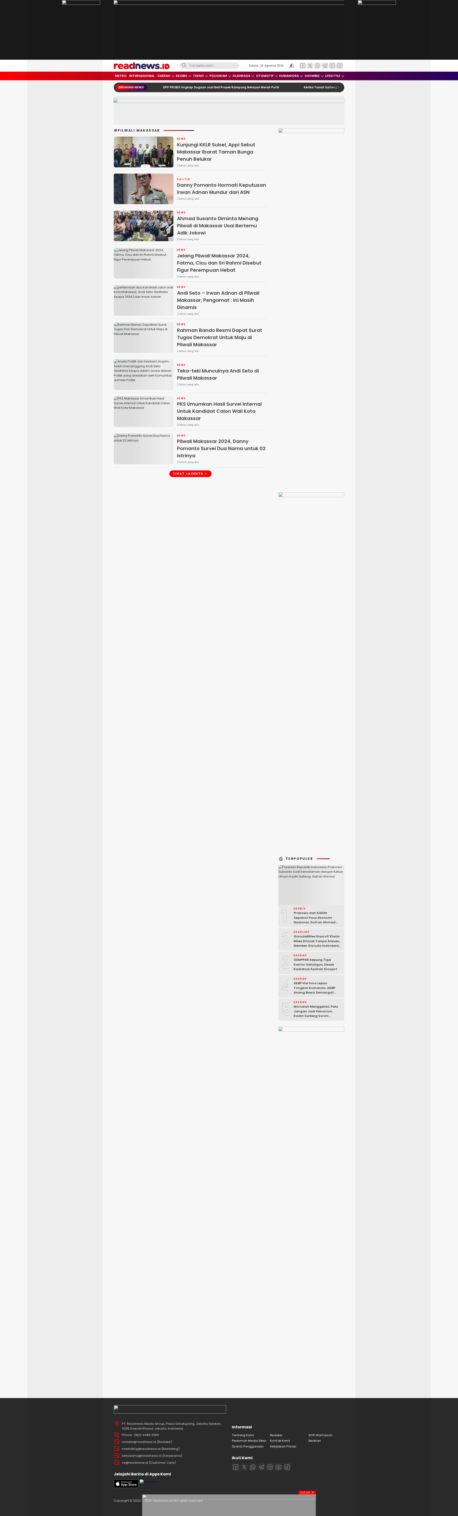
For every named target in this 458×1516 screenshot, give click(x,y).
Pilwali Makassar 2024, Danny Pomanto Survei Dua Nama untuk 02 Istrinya (221, 448)
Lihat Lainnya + (190, 474)
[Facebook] (235, 1467)
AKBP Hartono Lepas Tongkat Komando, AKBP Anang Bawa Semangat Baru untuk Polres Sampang (317, 990)
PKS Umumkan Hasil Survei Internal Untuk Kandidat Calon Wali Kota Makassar (219, 411)
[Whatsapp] (253, 1467)
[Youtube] (278, 1467)
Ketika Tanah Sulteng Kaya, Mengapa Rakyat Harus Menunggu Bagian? (323, 87)
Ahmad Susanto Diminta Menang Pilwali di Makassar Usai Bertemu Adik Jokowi (217, 225)
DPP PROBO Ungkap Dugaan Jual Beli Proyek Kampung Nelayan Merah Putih (185, 87)
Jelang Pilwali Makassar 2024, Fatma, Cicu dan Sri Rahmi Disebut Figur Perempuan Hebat (219, 262)
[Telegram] (261, 1467)
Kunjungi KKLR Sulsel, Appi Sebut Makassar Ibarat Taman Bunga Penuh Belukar (216, 151)
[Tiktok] (287, 1467)
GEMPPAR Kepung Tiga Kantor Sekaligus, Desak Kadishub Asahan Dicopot (315, 964)
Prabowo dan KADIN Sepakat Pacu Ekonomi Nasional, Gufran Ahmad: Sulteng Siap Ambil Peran (315, 920)
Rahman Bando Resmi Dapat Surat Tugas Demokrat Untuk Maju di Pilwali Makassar (219, 337)
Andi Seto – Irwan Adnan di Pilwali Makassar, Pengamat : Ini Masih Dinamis (218, 300)
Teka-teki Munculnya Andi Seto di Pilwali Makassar (218, 374)
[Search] (184, 66)
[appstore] (126, 1486)
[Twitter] (244, 1467)
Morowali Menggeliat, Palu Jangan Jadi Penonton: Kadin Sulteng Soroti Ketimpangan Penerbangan (317, 1013)
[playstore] (149, 1481)
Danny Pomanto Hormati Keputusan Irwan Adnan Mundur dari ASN (221, 189)
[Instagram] (270, 1467)
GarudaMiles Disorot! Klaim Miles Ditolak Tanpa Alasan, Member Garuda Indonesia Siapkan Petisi (317, 943)
